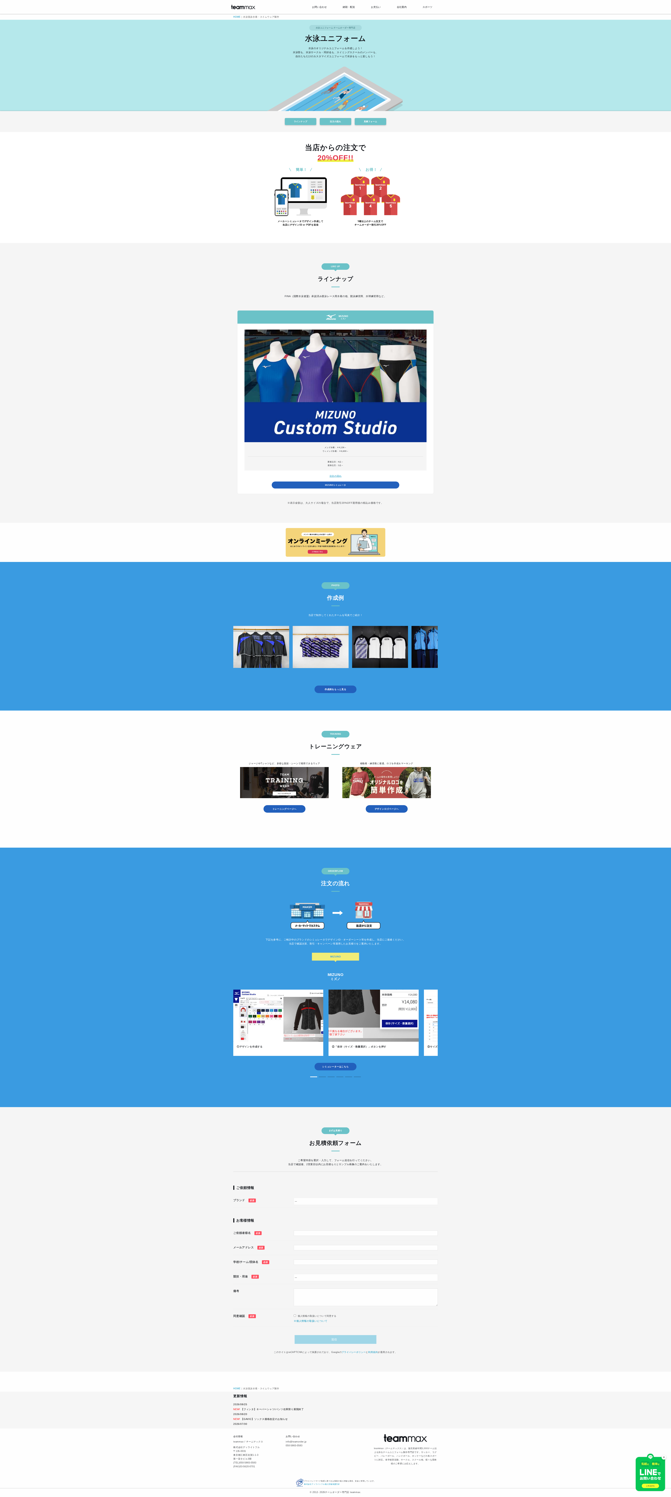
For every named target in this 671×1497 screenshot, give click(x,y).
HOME (237, 17)
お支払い (376, 7)
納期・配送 (349, 7)
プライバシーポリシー (354, 1352)
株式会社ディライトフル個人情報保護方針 (322, 1484)
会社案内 (402, 7)
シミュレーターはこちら (335, 1066)
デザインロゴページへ (387, 809)
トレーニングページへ (284, 809)
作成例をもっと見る (335, 689)
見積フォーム (370, 121)
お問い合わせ (319, 7)
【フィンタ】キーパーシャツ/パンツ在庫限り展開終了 (272, 1409)
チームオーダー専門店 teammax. (343, 1492)
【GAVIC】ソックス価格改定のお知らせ (264, 1419)
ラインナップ (300, 121)
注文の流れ (335, 121)
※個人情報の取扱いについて (310, 1321)
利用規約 (373, 1352)
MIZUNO (335, 956)
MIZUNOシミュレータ (335, 485)
